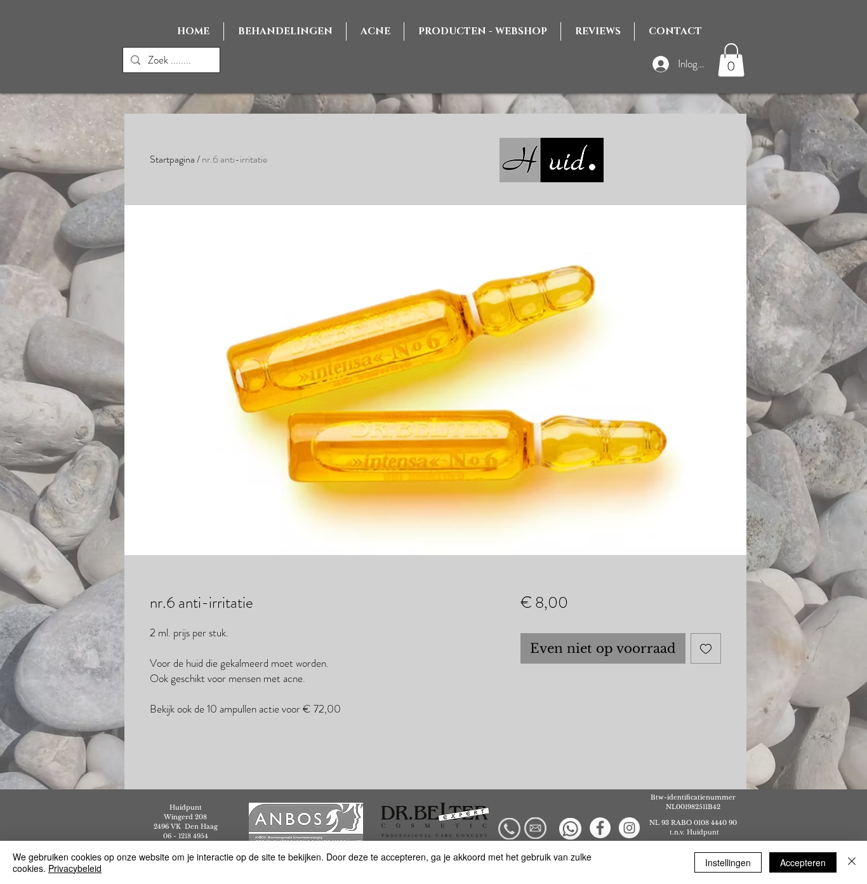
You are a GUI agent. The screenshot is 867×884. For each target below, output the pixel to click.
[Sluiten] (851, 862)
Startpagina (172, 159)
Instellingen (728, 862)
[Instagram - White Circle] (629, 827)
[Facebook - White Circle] (600, 827)
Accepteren (803, 862)
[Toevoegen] (706, 648)
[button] (731, 60)
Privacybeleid (75, 868)
